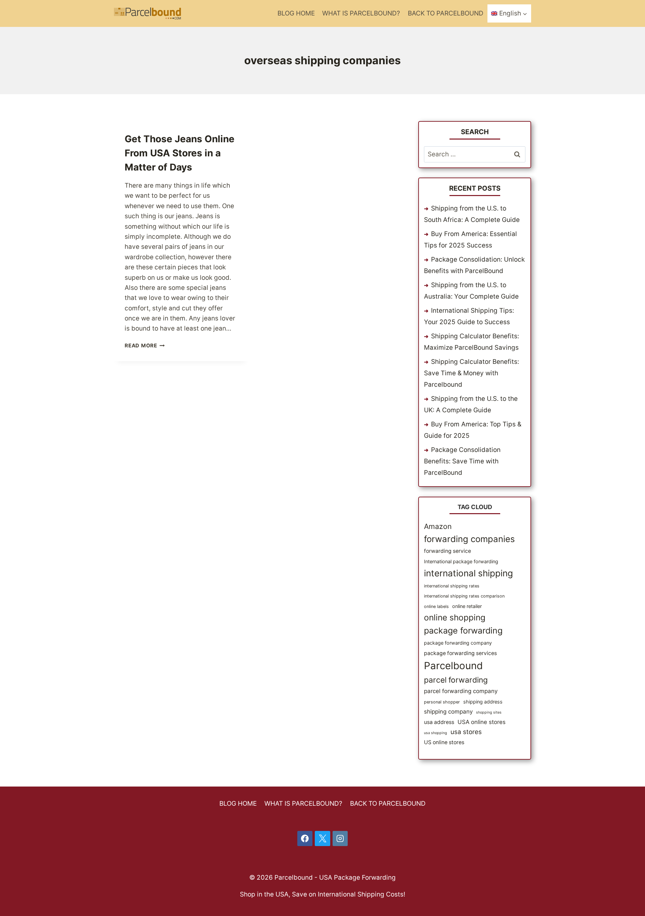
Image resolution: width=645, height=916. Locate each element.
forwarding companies (469, 539)
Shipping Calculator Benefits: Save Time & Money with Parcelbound (471, 373)
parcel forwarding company (461, 691)
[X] (322, 838)
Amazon (438, 526)
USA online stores (482, 722)
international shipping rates (451, 585)
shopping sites (489, 712)
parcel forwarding (456, 680)
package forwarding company (458, 643)
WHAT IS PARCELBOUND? (361, 13)
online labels (436, 606)
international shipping (468, 573)
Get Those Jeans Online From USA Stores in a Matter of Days (179, 153)
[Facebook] (305, 838)
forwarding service (447, 551)
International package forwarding (461, 561)
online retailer (467, 606)
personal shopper (442, 701)
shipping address (483, 701)
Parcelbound (453, 666)
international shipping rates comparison (464, 596)
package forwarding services (460, 653)
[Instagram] (340, 838)
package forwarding (463, 630)
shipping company (448, 711)
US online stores (444, 742)
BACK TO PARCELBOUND (445, 13)
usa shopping (435, 733)
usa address (439, 722)
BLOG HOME (296, 13)
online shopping (454, 617)
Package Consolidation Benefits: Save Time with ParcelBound (462, 461)
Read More (145, 345)
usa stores (466, 732)
